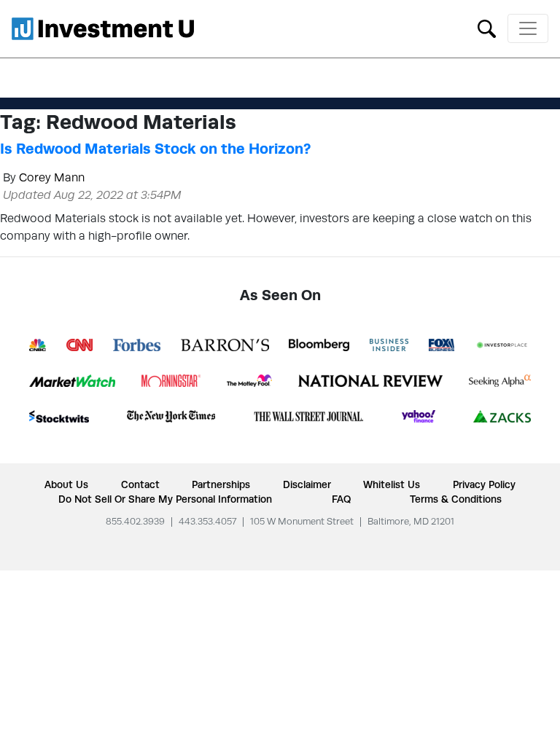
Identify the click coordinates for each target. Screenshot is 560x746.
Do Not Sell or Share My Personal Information (165, 499)
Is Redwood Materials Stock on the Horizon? (155, 148)
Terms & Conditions (456, 499)
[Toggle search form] (487, 27)
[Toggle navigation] (528, 28)
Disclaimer (307, 484)
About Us (66, 484)
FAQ (341, 499)
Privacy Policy (484, 484)
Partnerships (221, 484)
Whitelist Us (391, 484)
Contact (140, 484)
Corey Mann (52, 177)
